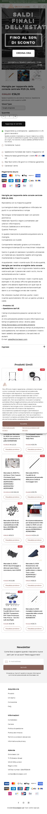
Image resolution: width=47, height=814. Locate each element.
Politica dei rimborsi (15, 732)
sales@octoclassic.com (17, 339)
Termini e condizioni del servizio (19, 737)
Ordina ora (23, 53)
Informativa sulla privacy (17, 741)
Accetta (23, 424)
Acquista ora (13, 689)
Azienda (11, 750)
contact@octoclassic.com (17, 774)
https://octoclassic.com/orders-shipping (18, 325)
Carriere (11, 724)
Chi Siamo (11, 698)
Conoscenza (12, 702)
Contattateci (12, 720)
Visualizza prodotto (12, 449)
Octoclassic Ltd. (19, 808)
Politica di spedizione (15, 728)
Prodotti (11, 693)
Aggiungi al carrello (13, 124)
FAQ (9, 706)
